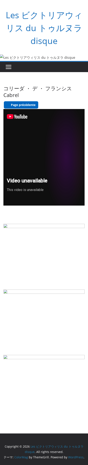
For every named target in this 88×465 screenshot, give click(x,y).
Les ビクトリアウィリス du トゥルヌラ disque (44, 28)
